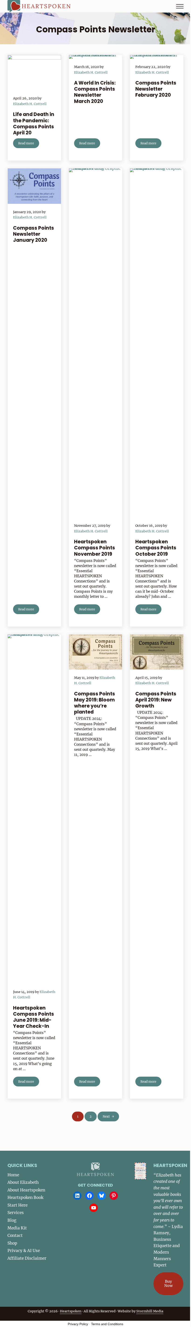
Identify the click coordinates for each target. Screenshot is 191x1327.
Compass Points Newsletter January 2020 (33, 234)
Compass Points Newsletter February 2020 (155, 89)
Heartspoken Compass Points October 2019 (155, 548)
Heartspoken (71, 1311)
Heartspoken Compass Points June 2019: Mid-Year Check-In (33, 1017)
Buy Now (168, 1283)
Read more (28, 144)
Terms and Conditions (107, 1324)
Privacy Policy (78, 1324)
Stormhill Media (149, 1311)
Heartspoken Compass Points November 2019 (94, 548)
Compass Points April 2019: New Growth (155, 700)
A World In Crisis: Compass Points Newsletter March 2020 (95, 92)
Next (106, 1116)
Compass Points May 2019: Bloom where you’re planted (94, 703)
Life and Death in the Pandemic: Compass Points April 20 (33, 123)
